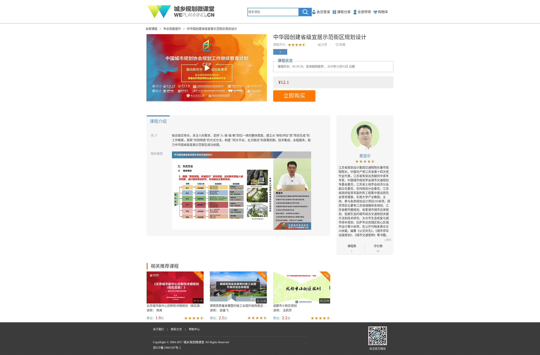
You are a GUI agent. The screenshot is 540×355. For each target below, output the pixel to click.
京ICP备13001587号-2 (167, 347)
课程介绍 (158, 121)
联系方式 (176, 329)
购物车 (383, 12)
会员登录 (323, 12)
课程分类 (344, 12)
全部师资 (364, 12)
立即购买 (294, 96)
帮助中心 (194, 329)
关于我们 (158, 329)
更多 (388, 240)
